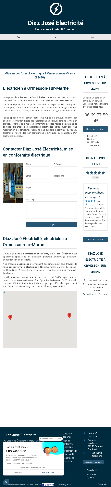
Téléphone (59, 175)
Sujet (28, 187)
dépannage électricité (65, 256)
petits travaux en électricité (16, 259)
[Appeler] (18, 37)
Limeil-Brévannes (54, 269)
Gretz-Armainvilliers (22, 269)
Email (28, 175)
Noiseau (44, 266)
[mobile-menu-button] (92, 37)
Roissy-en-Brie (57, 266)
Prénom (58, 164)
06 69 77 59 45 (96, 118)
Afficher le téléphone (97, 294)
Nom (28, 164)
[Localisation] (55, 37)
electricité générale (42, 256)
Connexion (103, 484)
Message (30, 199)
